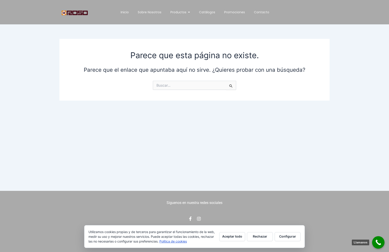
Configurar (287, 236)
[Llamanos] (378, 242)
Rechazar (260, 236)
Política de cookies (173, 241)
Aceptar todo (232, 236)
